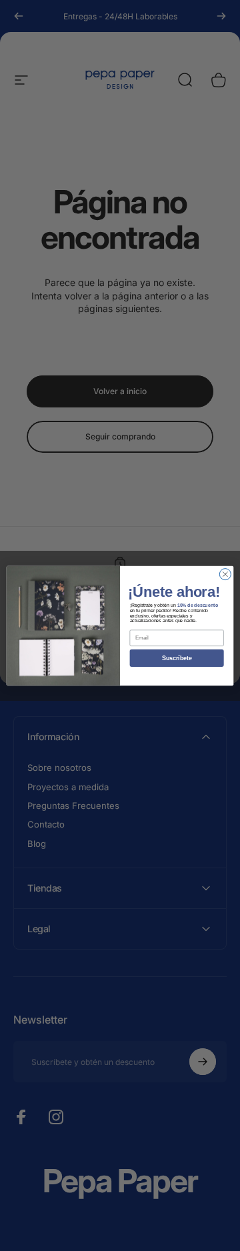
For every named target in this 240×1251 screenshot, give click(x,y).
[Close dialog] (225, 573)
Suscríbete (177, 658)
